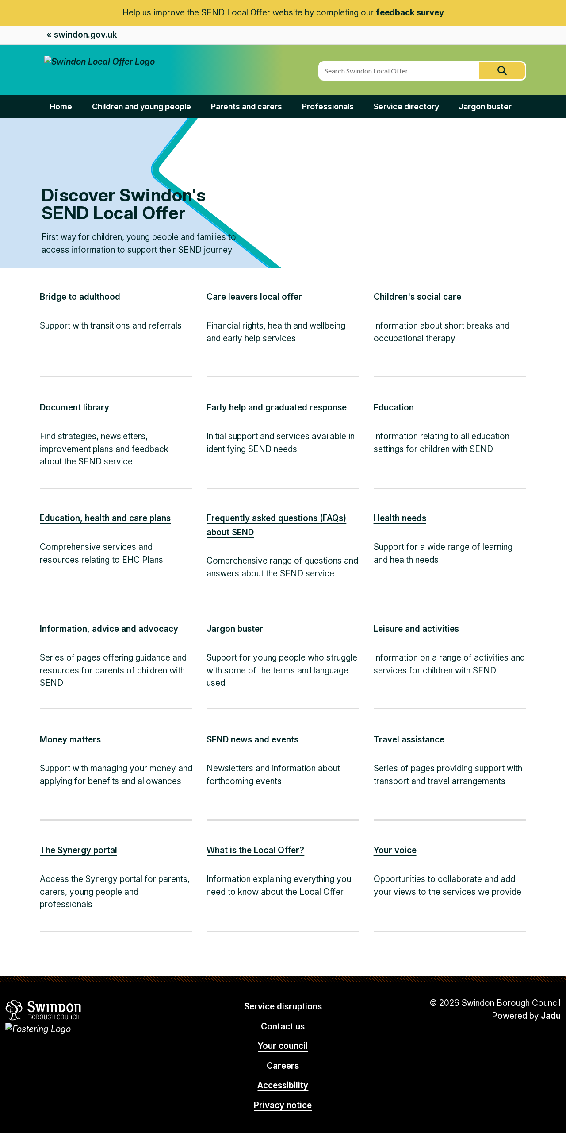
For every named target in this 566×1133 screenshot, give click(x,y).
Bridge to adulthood (80, 297)
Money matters (70, 740)
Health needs (400, 518)
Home (61, 106)
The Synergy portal (78, 850)
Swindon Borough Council (43, 1010)
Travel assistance (409, 740)
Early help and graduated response (277, 407)
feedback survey (410, 13)
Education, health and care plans (105, 518)
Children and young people (141, 106)
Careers (283, 1066)
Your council (283, 1046)
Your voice (395, 850)
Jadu (551, 1016)
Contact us (283, 1026)
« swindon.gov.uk (81, 35)
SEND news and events (252, 740)
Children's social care (417, 297)
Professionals (328, 106)
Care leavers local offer (254, 297)
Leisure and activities (416, 629)
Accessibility (282, 1085)
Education (394, 407)
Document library (74, 407)
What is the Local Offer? (255, 850)
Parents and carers (246, 106)
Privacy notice (283, 1105)
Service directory (406, 106)
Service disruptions (283, 1007)
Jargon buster (485, 106)
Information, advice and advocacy (109, 629)
